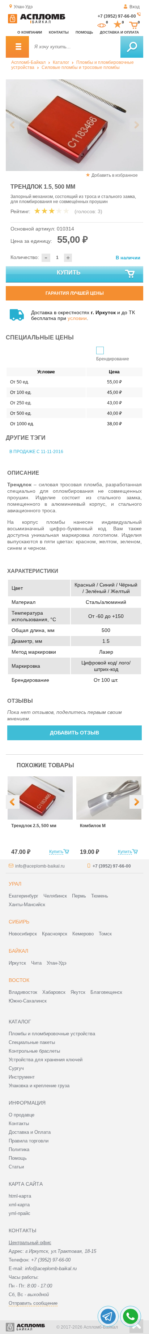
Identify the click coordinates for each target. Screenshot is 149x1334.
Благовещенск (106, 992)
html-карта (20, 1196)
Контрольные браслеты (34, 1051)
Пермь (79, 896)
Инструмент (22, 1077)
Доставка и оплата (119, 32)
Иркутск (17, 963)
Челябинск (55, 896)
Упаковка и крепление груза (39, 1085)
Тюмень (99, 896)
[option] (74, 125)
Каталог (61, 62)
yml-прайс (19, 1213)
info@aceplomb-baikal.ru (40, 866)
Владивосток (23, 992)
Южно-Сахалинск (28, 1001)
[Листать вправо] (136, 125)
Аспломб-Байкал (28, 62)
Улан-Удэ (57, 963)
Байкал (18, 951)
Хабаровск (53, 992)
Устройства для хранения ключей (45, 1059)
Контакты (59, 32)
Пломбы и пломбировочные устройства (52, 1033)
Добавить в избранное (114, 175)
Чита (36, 963)
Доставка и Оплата (30, 1132)
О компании (29, 32)
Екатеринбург (23, 896)
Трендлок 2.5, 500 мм (33, 825)
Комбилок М (93, 825)
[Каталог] (17, 47)
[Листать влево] (13, 125)
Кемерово (83, 933)
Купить (69, 272)
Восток (19, 980)
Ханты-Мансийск (27, 904)
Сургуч (16, 1068)
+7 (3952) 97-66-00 (117, 16)
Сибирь (19, 922)
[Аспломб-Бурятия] (36, 22)
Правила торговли (28, 1141)
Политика (19, 1149)
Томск (105, 933)
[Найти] (131, 47)
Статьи (16, 1167)
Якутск (78, 992)
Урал (15, 884)
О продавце (21, 1115)
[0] (101, 24)
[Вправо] (136, 802)
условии (77, 318)
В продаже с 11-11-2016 (36, 451)
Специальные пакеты (32, 1042)
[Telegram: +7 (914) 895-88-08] (108, 1316)
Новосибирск (23, 933)
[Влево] (13, 802)
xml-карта (19, 1204)
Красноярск (54, 933)
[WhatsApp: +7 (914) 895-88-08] (130, 1316)
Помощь (84, 32)
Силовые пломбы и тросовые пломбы (81, 67)
